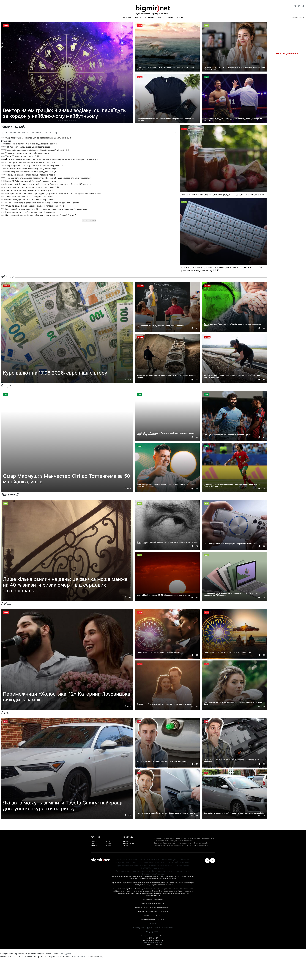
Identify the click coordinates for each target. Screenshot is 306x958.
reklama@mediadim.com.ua (153, 942)
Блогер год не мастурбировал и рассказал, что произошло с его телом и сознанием (167, 543)
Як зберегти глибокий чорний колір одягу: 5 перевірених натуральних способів (165, 119)
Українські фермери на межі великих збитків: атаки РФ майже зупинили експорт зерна (166, 376)
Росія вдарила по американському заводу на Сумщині (31, 171)
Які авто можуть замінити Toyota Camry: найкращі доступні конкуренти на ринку (62, 805)
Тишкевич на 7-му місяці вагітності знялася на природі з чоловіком (164, 704)
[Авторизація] (303, 6)
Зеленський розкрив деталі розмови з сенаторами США (32, 187)
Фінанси (149, 17)
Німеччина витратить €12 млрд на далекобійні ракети (31, 144)
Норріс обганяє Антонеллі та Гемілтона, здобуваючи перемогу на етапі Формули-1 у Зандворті (53, 159)
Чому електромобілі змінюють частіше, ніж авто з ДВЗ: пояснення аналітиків (231, 760)
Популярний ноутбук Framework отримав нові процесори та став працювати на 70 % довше (231, 594)
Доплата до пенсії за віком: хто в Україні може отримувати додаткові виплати (232, 325)
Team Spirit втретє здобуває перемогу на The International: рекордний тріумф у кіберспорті (48, 178)
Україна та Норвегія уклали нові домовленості (27, 153)
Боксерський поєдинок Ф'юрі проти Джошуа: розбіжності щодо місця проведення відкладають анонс (54, 193)
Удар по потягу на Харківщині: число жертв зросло (29, 190)
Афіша (180, 17)
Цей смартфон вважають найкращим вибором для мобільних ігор (231, 544)
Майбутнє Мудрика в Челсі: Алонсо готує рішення (29, 199)
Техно (170, 17)
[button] (58, 120)
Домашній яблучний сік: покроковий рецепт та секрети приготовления (222, 194)
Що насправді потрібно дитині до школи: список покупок (160, 326)
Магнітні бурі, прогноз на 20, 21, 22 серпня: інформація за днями (163, 595)
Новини (127, 17)
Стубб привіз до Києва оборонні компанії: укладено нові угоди (35, 206)
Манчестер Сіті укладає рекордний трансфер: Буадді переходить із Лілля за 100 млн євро (48, 184)
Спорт (138, 17)
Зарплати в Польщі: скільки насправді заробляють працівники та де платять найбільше (232, 376)
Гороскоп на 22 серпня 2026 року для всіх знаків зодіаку (227, 652)
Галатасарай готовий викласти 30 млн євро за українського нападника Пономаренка (46, 209)
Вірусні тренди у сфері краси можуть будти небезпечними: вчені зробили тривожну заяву (234, 68)
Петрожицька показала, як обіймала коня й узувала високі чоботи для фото (233, 703)
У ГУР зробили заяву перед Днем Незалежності (28, 147)
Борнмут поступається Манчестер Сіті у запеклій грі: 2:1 (32, 168)
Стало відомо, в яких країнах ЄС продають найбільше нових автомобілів (234, 813)
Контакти (126, 841)
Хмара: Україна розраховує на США (22, 156)
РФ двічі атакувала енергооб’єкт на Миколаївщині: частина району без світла (42, 203)
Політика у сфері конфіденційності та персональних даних (153, 928)
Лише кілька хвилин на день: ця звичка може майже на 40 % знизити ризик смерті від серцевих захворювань (65, 584)
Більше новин (89, 220)
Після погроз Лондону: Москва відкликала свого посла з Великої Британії (40, 215)
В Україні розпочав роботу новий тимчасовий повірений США (34, 165)
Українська (297, 17)
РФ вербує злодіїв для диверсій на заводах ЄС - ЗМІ (30, 162)
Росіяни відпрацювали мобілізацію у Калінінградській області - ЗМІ (37, 150)
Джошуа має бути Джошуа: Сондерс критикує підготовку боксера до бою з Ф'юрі (233, 119)
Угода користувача (153, 932)
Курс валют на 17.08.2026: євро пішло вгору (55, 373)
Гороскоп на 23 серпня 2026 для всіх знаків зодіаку (158, 652)
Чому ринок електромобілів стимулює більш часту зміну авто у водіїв (166, 813)
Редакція (153, 924)
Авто (160, 17)
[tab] (11, 132)
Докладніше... (66, 954)
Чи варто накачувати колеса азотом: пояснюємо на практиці (162, 761)
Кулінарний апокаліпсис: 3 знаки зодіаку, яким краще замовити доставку (67, 113)
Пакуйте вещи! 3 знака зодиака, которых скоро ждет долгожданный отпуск (165, 68)
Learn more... (80, 956)
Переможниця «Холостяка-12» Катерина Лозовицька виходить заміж (66, 697)
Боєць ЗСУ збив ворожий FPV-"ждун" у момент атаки (30, 181)
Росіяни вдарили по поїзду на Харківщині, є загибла (30, 212)
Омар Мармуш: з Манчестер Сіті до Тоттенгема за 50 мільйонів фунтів (39, 138)
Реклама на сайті (129, 843)
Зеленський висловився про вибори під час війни (29, 196)
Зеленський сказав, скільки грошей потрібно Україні (30, 175)
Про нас (125, 845)
